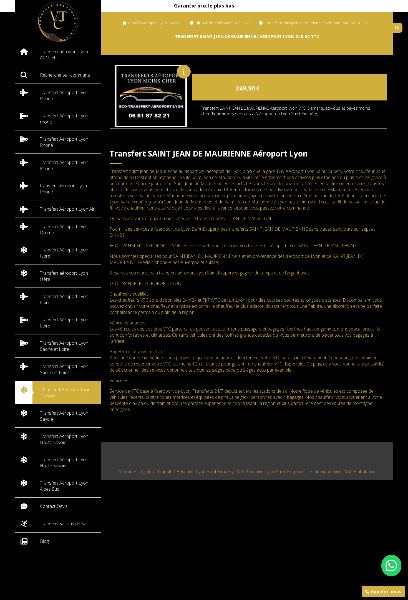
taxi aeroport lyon (324, 471)
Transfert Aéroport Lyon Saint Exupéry (196, 471)
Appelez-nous (385, 591)
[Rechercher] (397, 28)
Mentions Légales (136, 471)
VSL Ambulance (360, 471)
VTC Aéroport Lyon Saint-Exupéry (270, 471)
